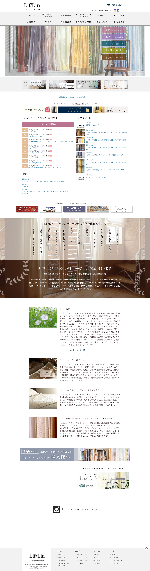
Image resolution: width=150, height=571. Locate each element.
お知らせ (25, 185)
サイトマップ (114, 563)
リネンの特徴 (66, 15)
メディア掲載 (119, 15)
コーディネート (63, 564)
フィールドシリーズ (83, 554)
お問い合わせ (108, 10)
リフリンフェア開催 (84, 22)
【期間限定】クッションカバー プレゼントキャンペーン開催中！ (43, 180)
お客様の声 (31, 22)
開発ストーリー (62, 557)
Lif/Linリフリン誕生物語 (48, 15)
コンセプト (31, 15)
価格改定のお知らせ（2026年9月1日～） (75, 97)
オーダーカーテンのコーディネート (84, 15)
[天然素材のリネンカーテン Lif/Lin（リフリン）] (34, 6)
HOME (59, 551)
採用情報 (101, 10)
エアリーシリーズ (82, 557)
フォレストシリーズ (83, 560)
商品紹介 (101, 15)
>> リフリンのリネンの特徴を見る (73, 350)
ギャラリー (48, 22)
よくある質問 (119, 22)
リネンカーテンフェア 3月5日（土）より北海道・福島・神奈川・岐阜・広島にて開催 (47, 191)
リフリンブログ (101, 22)
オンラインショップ (116, 560)
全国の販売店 (66, 22)
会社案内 (94, 10)
